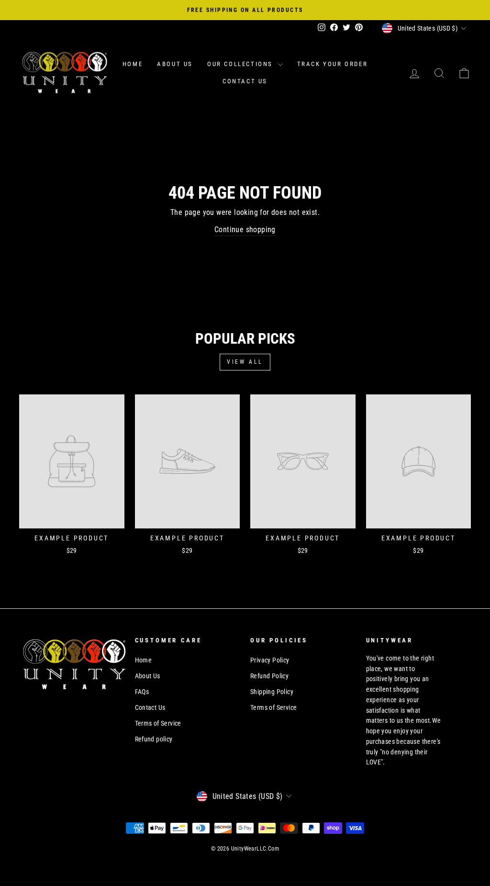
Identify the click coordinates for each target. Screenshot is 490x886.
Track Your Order (332, 63)
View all (245, 362)
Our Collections (241, 63)
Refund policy (154, 739)
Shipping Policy (271, 691)
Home (132, 63)
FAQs (142, 691)
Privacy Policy (270, 660)
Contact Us (245, 81)
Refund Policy (269, 676)
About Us (175, 63)
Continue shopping (245, 229)
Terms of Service (158, 723)
